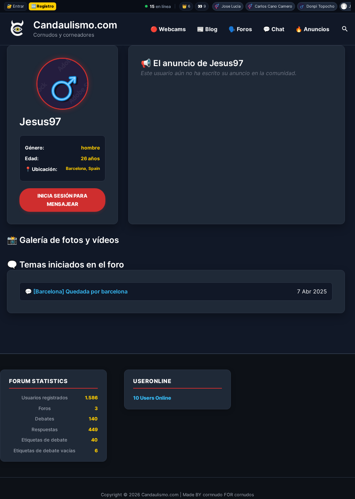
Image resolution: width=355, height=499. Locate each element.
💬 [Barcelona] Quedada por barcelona (76, 291)
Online (152, 398)
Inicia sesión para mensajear (62, 200)
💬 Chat (273, 29)
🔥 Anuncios (312, 29)
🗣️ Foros (240, 29)
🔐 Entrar (15, 6)
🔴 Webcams (168, 29)
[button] (345, 29)
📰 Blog (207, 29)
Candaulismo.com (75, 25)
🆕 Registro (42, 6)
